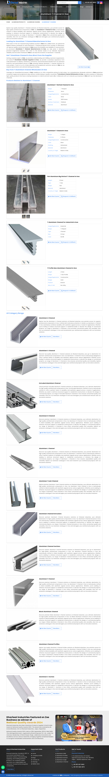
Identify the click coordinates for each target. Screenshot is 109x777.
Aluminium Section (62, 757)
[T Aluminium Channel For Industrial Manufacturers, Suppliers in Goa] (26, 240)
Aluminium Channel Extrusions (50, 514)
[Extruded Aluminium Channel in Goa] (22, 397)
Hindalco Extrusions (56, 7)
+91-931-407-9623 (90, 2)
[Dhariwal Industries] (16, 3)
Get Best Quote (54, 110)
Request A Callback (69, 110)
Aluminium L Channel (47, 448)
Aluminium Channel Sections (49, 546)
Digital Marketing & (85, 775)
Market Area (36, 764)
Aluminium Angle (62, 759)
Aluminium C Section (46, 677)
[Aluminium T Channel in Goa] (84, 45)
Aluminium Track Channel (48, 481)
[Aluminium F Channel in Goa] (22, 592)
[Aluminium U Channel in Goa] (22, 331)
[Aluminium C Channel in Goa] (22, 364)
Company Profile (27, 7)
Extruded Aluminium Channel (50, 383)
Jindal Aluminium (71, 7)
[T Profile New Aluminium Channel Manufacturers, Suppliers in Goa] (26, 285)
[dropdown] (47, 7)
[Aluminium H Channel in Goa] (22, 429)
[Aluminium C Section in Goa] (22, 690)
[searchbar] (79, 2)
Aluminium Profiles (62, 755)
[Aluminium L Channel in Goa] (22, 462)
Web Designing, (75, 775)
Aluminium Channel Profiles (49, 644)
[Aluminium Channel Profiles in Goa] (22, 658)
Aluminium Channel (33, 22)
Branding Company (97, 775)
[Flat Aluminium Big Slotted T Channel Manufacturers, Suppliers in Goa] (26, 194)
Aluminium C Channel (47, 350)
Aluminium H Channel (47, 416)
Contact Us (89, 7)
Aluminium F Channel (47, 579)
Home (18, 7)
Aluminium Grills (61, 753)
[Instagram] (101, 2)
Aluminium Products (40, 7)
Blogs (82, 7)
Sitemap (34, 762)
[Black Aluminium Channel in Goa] (22, 625)
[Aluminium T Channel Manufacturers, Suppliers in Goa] (26, 148)
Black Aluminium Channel (48, 611)
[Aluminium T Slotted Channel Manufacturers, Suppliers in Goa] (26, 102)
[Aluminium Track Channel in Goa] (22, 494)
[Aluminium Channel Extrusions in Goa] (22, 527)
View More (56, 336)
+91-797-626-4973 (79, 767)
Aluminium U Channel (47, 318)
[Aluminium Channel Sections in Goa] (22, 560)
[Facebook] (98, 2)
